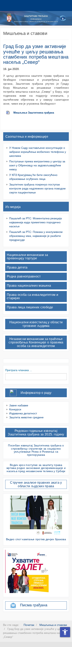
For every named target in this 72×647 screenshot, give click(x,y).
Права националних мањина (29, 285)
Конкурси (15, 409)
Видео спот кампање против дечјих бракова (36, 539)
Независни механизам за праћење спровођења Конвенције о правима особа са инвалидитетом (36, 342)
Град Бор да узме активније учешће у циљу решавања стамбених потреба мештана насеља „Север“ (36, 54)
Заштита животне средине (26, 417)
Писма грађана (33, 605)
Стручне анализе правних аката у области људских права (36, 484)
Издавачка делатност (23, 413)
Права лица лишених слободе (30, 307)
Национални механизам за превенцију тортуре (27, 256)
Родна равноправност (24, 276)
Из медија (13, 207)
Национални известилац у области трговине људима (36, 324)
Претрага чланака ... (18, 370)
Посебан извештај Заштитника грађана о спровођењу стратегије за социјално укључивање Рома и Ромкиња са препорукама (36, 450)
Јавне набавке (18, 405)
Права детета (17, 267)
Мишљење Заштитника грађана (33, 112)
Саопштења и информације (26, 136)
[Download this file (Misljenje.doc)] (9, 112)
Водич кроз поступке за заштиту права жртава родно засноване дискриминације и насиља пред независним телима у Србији (36, 468)
